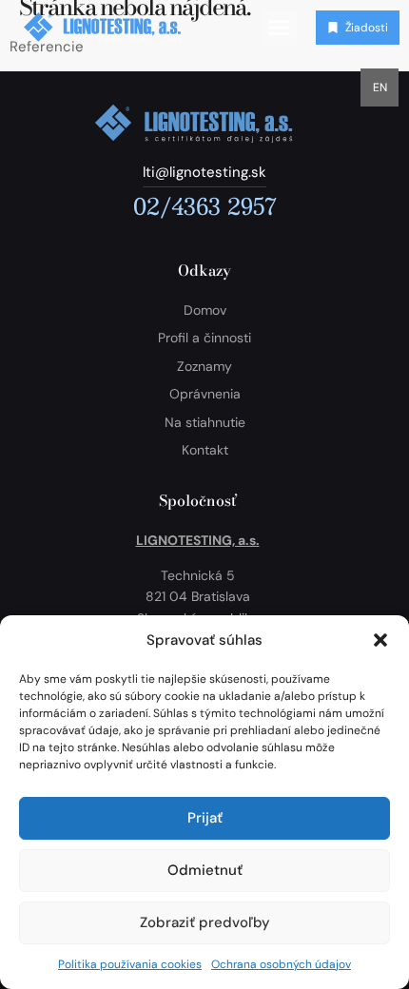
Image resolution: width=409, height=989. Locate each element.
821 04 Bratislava (198, 596)
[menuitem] (379, 87)
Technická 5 (198, 575)
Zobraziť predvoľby (205, 922)
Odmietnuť (205, 870)
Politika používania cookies (130, 964)
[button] (380, 640)
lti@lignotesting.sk (204, 172)
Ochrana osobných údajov (281, 964)
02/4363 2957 (205, 205)
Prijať (205, 817)
